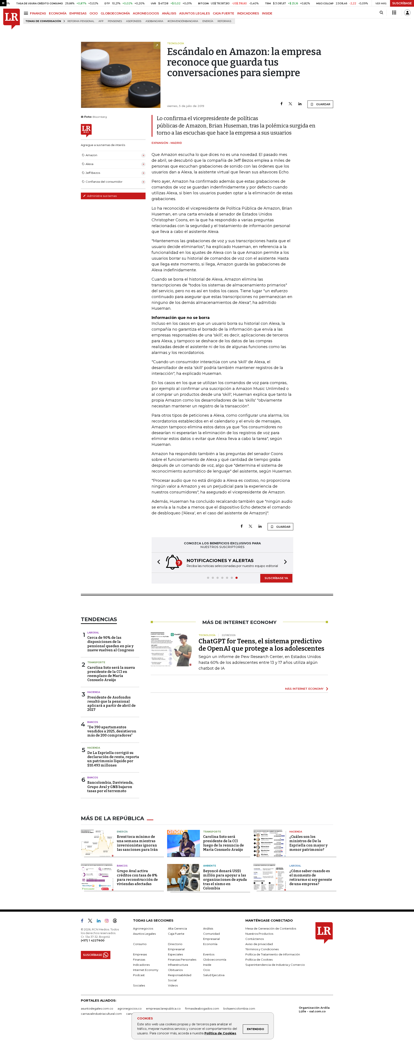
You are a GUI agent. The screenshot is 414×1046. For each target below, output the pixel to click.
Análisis (208, 928)
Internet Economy (145, 970)
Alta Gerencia (177, 928)
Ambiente (209, 865)
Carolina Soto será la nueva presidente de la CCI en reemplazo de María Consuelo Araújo (111, 674)
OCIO (93, 13)
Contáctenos (254, 939)
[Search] (381, 13)
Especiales (175, 954)
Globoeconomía (214, 959)
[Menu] (26, 13)
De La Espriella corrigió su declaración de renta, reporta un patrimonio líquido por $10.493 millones (113, 759)
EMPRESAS (77, 13)
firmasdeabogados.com (202, 1008)
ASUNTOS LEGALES (194, 13)
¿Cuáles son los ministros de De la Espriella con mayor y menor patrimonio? (308, 843)
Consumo (140, 944)
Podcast (139, 975)
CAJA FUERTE (223, 13)
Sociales (139, 985)
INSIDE (267, 13)
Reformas (224, 21)
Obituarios (175, 970)
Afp (101, 21)
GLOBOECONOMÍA (115, 13)
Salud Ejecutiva (213, 975)
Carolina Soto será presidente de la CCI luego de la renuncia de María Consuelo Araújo (223, 843)
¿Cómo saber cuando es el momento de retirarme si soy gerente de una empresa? (310, 877)
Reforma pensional (80, 21)
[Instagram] (108, 921)
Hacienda (93, 692)
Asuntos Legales (144, 933)
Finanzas (139, 959)
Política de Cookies (220, 1033)
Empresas (140, 954)
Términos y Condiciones (262, 949)
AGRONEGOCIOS (146, 13)
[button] (157, 563)
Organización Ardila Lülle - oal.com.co (314, 1009)
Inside (207, 964)
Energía (207, 21)
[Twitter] (290, 104)
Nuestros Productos (259, 933)
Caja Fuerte (176, 933)
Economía (210, 944)
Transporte (96, 662)
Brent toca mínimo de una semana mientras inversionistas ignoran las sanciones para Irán (137, 843)
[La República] (11, 19)
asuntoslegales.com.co (97, 1008)
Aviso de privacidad (259, 944)
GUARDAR (322, 104)
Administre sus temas (101, 196)
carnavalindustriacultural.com (101, 1013)
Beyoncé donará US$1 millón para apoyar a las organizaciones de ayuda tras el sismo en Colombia (225, 879)
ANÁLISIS (169, 13)
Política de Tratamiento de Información (272, 954)
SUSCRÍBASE (402, 3)
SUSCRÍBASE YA (276, 578)
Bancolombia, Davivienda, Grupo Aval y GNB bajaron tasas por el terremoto (110, 787)
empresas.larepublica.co (163, 1008)
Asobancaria (154, 21)
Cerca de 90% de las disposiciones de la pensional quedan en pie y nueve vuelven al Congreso (110, 644)
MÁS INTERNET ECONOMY (304, 688)
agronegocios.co (130, 1008)
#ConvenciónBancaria (183, 21)
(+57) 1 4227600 (92, 940)
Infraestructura (178, 964)
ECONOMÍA (57, 13)
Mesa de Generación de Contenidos (270, 928)
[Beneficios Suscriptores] (394, 12)
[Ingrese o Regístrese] (407, 12)
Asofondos (133, 21)
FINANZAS (38, 13)
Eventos (208, 954)
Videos (173, 985)
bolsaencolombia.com (239, 1008)
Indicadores (141, 964)
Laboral (93, 632)
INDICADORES (248, 13)
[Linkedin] (299, 104)
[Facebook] (281, 104)
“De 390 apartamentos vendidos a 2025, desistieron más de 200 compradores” (111, 731)
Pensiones (115, 21)
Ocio (206, 970)
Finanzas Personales (182, 959)
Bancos (92, 722)
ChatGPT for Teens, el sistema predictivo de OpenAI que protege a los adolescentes (261, 644)
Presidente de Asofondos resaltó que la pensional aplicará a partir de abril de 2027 (111, 703)
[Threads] (117, 921)
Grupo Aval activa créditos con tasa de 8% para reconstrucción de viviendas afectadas (137, 877)
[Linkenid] (100, 921)
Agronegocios (143, 928)
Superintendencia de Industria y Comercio (275, 964)
